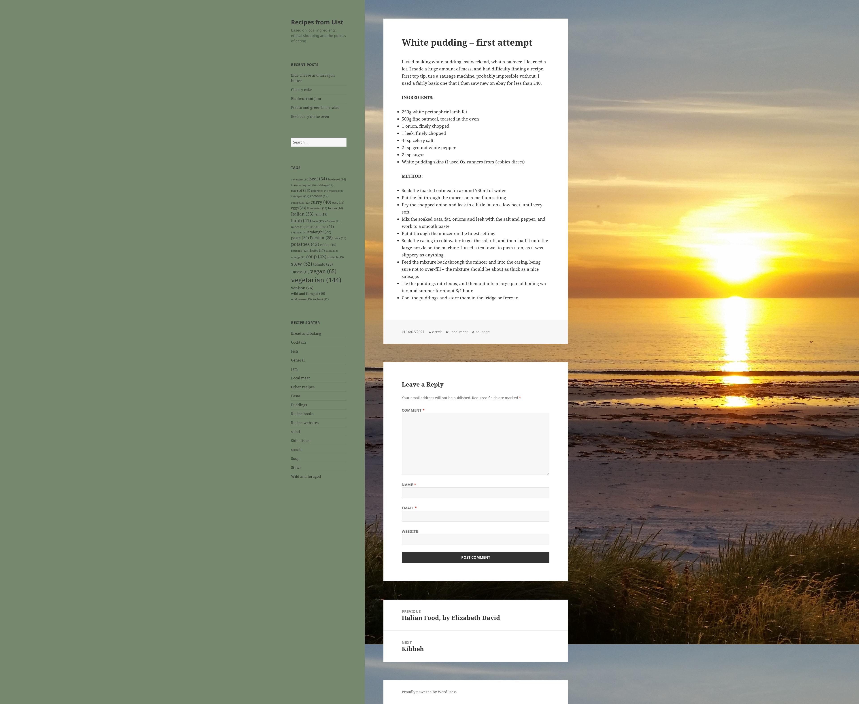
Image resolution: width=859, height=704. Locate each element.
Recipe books (302, 413)
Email (409, 507)
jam (321, 214)
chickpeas (300, 196)
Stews (296, 467)
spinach (335, 257)
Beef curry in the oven (310, 116)
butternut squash (304, 185)
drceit (437, 331)
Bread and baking (306, 333)
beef (318, 179)
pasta (300, 237)
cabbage (325, 185)
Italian (302, 214)
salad (332, 250)
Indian (335, 208)
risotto (316, 250)
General (298, 360)
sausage (298, 257)
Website (410, 531)
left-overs (332, 221)
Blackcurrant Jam (306, 98)
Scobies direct (509, 162)
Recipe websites (305, 422)
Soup (295, 458)
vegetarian (316, 279)
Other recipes (303, 387)
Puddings (299, 404)
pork (340, 238)
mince (298, 227)
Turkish (300, 272)
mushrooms (320, 226)
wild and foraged (308, 293)
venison (302, 287)
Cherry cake (301, 89)
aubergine (299, 179)
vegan (323, 271)
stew (301, 263)
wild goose (301, 299)
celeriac (319, 191)
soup (316, 256)
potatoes (305, 244)
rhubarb (299, 250)
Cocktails (298, 342)
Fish (294, 351)
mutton (298, 232)
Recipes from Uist (317, 22)
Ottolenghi (318, 232)
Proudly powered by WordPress (429, 691)
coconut (319, 196)
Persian (321, 237)
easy (338, 203)
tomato (323, 264)
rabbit (328, 245)
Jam (294, 369)
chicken (336, 190)
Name (409, 484)
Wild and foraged (306, 476)
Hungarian (317, 208)
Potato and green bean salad (315, 107)
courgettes (300, 202)
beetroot (337, 179)
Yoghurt (321, 299)
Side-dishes (300, 440)
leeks (318, 221)
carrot (300, 190)
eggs (298, 207)
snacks (296, 449)
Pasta (295, 395)
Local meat (300, 378)
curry (320, 202)
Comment (413, 410)
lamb (301, 220)
